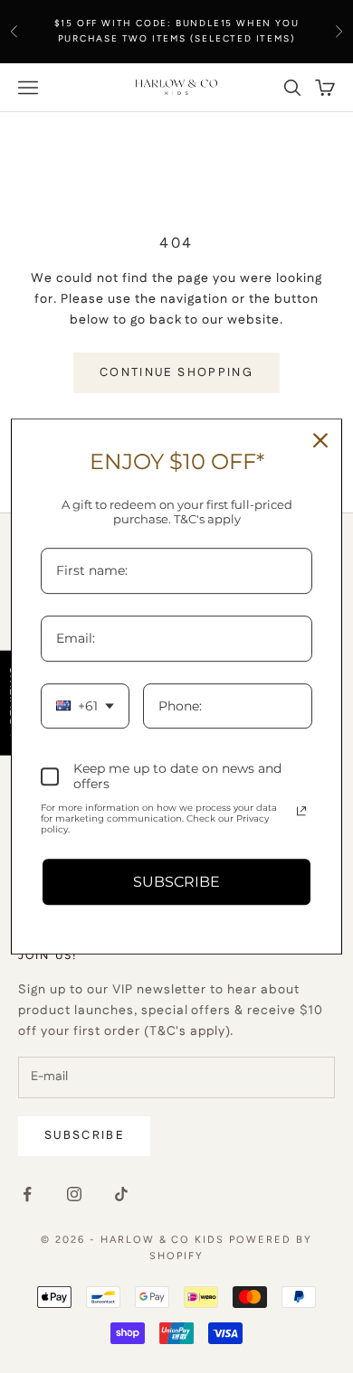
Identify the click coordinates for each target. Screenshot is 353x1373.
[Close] (320, 440)
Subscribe (84, 1135)
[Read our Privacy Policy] (301, 811)
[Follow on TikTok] (121, 1194)
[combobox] (85, 706)
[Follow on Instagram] (74, 1194)
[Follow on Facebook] (27, 1194)
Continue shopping (176, 372)
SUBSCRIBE (176, 881)
